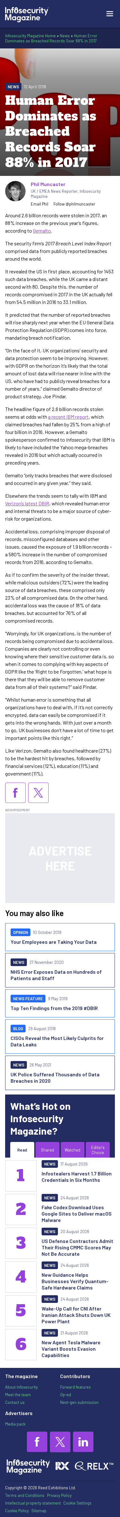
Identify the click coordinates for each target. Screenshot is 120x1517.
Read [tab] (22, 1149)
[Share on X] (38, 793)
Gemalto (42, 231)
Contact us (15, 1402)
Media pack (15, 1424)
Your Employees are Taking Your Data (54, 942)
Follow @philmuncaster (74, 203)
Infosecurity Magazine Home (30, 35)
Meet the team (18, 1394)
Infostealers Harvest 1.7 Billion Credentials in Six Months (77, 1176)
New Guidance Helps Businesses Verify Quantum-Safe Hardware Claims (75, 1281)
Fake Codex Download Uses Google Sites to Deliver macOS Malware (77, 1213)
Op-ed (65, 1394)
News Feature (28, 998)
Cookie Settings (77, 1503)
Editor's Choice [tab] (98, 1150)
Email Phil (39, 203)
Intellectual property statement (33, 1503)
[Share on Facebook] (15, 793)
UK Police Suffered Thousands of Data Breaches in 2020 (55, 1077)
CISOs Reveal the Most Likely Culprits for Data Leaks (57, 1041)
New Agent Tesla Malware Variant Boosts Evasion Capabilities (71, 1348)
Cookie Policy (17, 1510)
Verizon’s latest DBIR (27, 503)
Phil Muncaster (48, 184)
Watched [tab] (72, 1149)
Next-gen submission (79, 1402)
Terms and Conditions (24, 1495)
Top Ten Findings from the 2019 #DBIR (54, 1008)
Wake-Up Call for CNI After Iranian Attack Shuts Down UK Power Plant (76, 1314)
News (65, 35)
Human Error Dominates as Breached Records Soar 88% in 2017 (51, 38)
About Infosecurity (21, 1387)
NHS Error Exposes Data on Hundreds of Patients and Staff (56, 975)
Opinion (20, 932)
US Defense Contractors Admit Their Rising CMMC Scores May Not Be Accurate (77, 1247)
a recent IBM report (68, 417)
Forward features (75, 1387)
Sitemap (38, 1510)
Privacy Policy (59, 1495)
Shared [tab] (47, 1149)
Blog (18, 1028)
